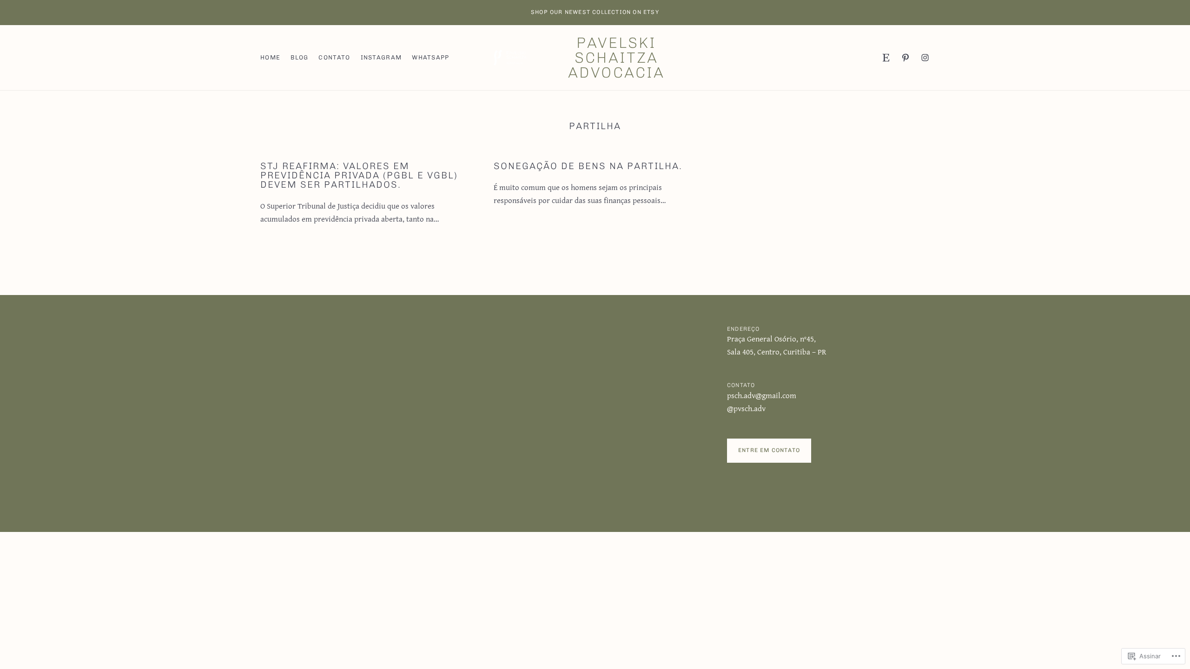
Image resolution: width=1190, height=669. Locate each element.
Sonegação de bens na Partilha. (588, 166)
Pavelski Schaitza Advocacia (616, 57)
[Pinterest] (905, 57)
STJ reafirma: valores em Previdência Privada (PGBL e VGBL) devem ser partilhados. (359, 175)
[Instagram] (925, 57)
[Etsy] (886, 57)
